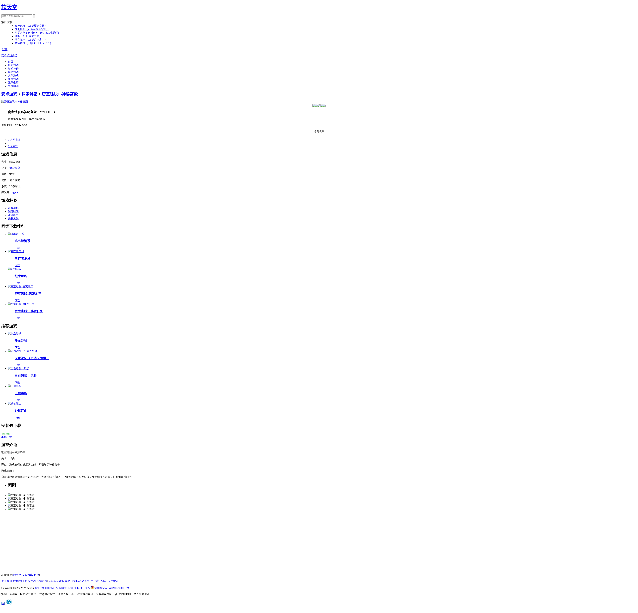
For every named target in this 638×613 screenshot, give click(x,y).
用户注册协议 (99, 581)
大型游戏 (13, 75)
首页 (10, 61)
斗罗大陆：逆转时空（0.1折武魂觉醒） (37, 32)
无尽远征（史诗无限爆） (32, 358)
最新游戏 (13, 65)
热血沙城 (21, 340)
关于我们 (6, 581)
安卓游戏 (9, 94)
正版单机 (13, 208)
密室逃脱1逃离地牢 (28, 293)
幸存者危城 (22, 258)
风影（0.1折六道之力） (28, 36)
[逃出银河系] (16, 233)
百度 (36, 574)
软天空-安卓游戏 (23, 574)
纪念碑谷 (21, 276)
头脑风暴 (13, 218)
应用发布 (113, 581)
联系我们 (18, 581)
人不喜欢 (14, 139)
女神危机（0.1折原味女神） (31, 25)
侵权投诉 (30, 581)
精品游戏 (13, 72)
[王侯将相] (14, 386)
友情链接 (42, 581)
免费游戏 (13, 79)
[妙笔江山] (14, 403)
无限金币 (13, 82)
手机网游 (13, 86)
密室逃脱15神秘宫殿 (60, 94)
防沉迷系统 (83, 581)
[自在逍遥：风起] (18, 368)
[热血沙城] (14, 333)
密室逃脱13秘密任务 (29, 311)
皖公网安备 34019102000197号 (111, 588)
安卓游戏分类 (9, 55)
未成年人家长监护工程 (62, 581)
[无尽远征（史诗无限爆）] (24, 351)
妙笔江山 (21, 410)
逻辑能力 (13, 215)
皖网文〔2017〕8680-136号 (75, 588)
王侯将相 (21, 393)
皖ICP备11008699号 (47, 588)
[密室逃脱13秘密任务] (21, 304)
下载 (17, 247)
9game (15, 192)
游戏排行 (13, 68)
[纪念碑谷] (14, 268)
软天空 (9, 7)
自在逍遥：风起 (26, 375)
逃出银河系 (22, 241)
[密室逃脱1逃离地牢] (20, 286)
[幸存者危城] (16, 251)
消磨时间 (13, 211)
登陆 (4, 49)
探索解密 (30, 94)
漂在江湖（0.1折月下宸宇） (31, 39)
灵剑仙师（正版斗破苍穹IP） (32, 29)
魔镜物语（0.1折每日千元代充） (34, 43)
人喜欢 (13, 146)
